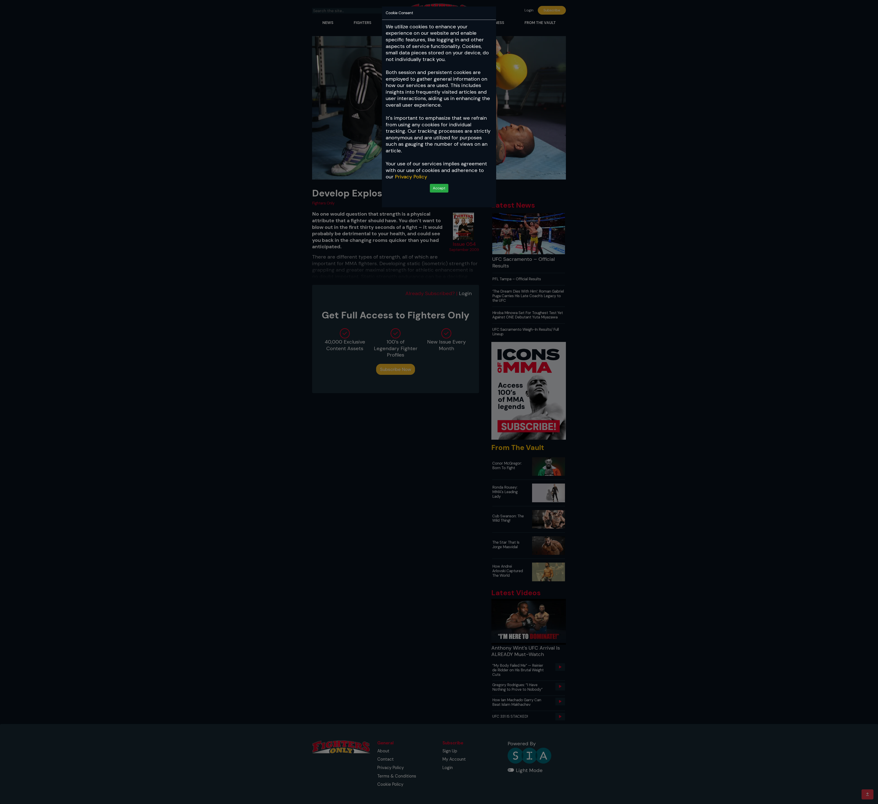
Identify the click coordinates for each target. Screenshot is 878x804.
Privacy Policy (411, 176)
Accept (439, 188)
